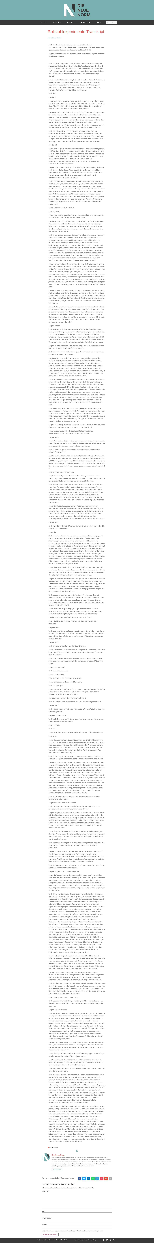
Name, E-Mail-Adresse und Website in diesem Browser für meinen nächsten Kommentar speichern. (73, 1231)
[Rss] (114, 1240)
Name (44, 1211)
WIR (98, 22)
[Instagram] (110, 1240)
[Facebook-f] (103, 1240)
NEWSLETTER (85, 22)
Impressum (78, 1240)
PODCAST (43, 22)
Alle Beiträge (57, 1169)
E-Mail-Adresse (47, 1218)
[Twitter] (107, 1240)
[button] (79, 1178)
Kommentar (46, 1191)
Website (44, 1224)
